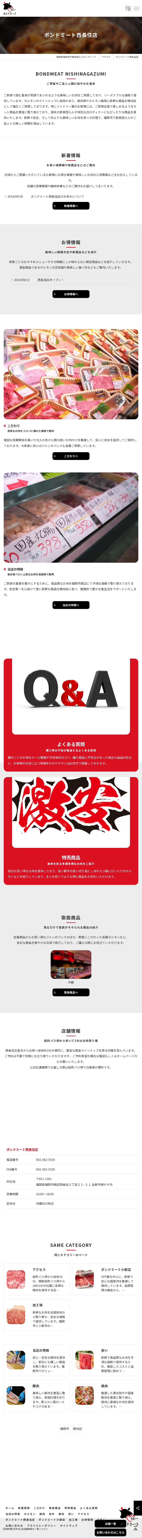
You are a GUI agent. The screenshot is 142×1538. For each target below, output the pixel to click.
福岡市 (64, 1428)
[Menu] (136, 8)
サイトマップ (69, 1525)
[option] (71, 967)
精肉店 (77, 1428)
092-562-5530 (45, 1159)
